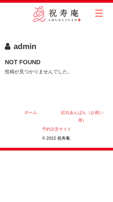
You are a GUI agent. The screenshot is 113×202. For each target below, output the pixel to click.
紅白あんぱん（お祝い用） (82, 116)
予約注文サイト (56, 129)
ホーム (30, 112)
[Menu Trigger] (99, 13)
